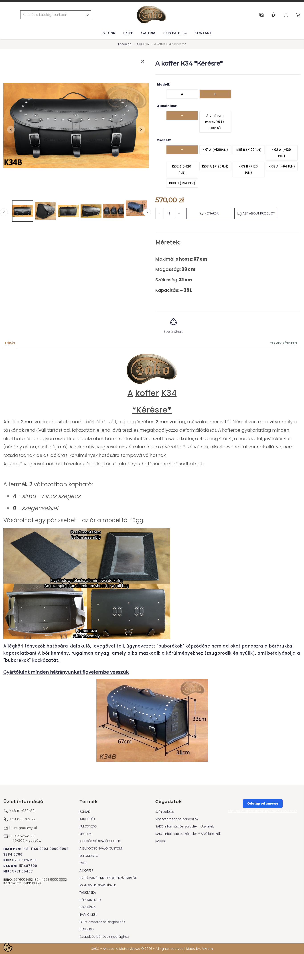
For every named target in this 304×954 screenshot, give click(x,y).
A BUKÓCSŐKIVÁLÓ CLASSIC (100, 841)
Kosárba (211, 213)
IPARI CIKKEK (88, 914)
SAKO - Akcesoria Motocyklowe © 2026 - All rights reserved (137, 948)
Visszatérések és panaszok (176, 819)
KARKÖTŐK (87, 819)
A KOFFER (86, 870)
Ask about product (258, 213)
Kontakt (203, 32)
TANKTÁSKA (87, 892)
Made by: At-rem (199, 948)
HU (261, 15)
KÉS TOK (85, 833)
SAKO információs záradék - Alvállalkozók (188, 833)
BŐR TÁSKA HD (90, 900)
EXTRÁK (84, 811)
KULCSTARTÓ (88, 856)
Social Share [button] (173, 331)
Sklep (128, 32)
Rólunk (108, 32)
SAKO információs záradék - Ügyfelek (184, 826)
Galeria (148, 32)
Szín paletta (175, 32)
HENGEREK (86, 929)
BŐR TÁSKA (87, 907)
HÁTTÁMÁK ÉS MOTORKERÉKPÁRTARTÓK (108, 878)
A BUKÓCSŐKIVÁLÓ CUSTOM (100, 848)
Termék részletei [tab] (283, 343)
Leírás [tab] (10, 343)
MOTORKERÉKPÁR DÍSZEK (97, 885)
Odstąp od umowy (262, 803)
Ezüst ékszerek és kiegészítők (102, 922)
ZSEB (83, 863)
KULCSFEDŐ (88, 826)
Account (286, 15)
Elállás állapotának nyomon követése (263, 811)
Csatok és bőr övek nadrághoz (104, 936)
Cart (298, 15)
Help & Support (274, 15)
